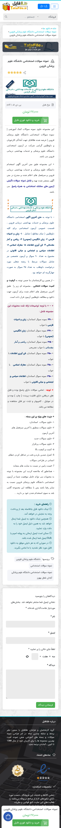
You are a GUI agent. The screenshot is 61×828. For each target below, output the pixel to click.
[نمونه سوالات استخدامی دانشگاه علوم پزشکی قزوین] (30, 89)
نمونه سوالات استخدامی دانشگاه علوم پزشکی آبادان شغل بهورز (32, 575)
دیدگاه (51, 665)
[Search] (6, 16)
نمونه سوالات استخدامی (41, 566)
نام (52, 616)
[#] (30, 47)
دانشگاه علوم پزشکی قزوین (28, 559)
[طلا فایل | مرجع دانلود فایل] (15, 6)
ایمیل (51, 633)
